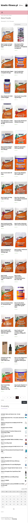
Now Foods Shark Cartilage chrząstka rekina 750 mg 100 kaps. (20, 305)
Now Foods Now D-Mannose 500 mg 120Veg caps (6, 251)
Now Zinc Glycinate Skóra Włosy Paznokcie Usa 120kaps (21, 199)
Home (2, 15)
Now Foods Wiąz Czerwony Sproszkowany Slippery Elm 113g (5, 387)
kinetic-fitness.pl (9, 5)
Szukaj (2, 400)
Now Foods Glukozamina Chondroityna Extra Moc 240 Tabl (20, 277)
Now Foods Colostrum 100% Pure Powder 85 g (21, 224)
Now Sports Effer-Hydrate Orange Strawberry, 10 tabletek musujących (21, 46)
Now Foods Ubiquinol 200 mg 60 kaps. (20, 173)
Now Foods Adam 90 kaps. (6, 173)
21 (17, 501)
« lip (13, 508)
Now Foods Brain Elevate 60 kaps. (19, 72)
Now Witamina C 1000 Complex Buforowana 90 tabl (7, 122)
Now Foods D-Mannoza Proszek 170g (21, 250)
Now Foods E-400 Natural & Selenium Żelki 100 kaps (6, 332)
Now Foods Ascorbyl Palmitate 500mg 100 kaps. (6, 225)
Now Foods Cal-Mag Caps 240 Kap (6, 198)
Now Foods (6, 15)
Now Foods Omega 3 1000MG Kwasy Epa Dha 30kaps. (6, 148)
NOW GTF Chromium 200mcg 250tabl (20, 147)
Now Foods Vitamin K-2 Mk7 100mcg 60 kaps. (21, 385)
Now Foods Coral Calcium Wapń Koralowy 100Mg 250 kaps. (20, 332)
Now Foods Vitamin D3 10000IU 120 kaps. (21, 121)
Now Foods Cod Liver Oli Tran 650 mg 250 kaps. (6, 45)
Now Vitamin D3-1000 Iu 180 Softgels (7, 96)
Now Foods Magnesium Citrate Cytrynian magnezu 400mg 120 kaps (21, 359)
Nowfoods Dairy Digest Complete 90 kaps (7, 72)
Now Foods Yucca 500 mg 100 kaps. (20, 96)
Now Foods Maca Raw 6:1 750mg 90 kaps (7, 303)
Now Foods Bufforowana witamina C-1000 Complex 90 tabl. (7, 277)
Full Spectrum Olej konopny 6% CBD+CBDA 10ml (6, 359)
